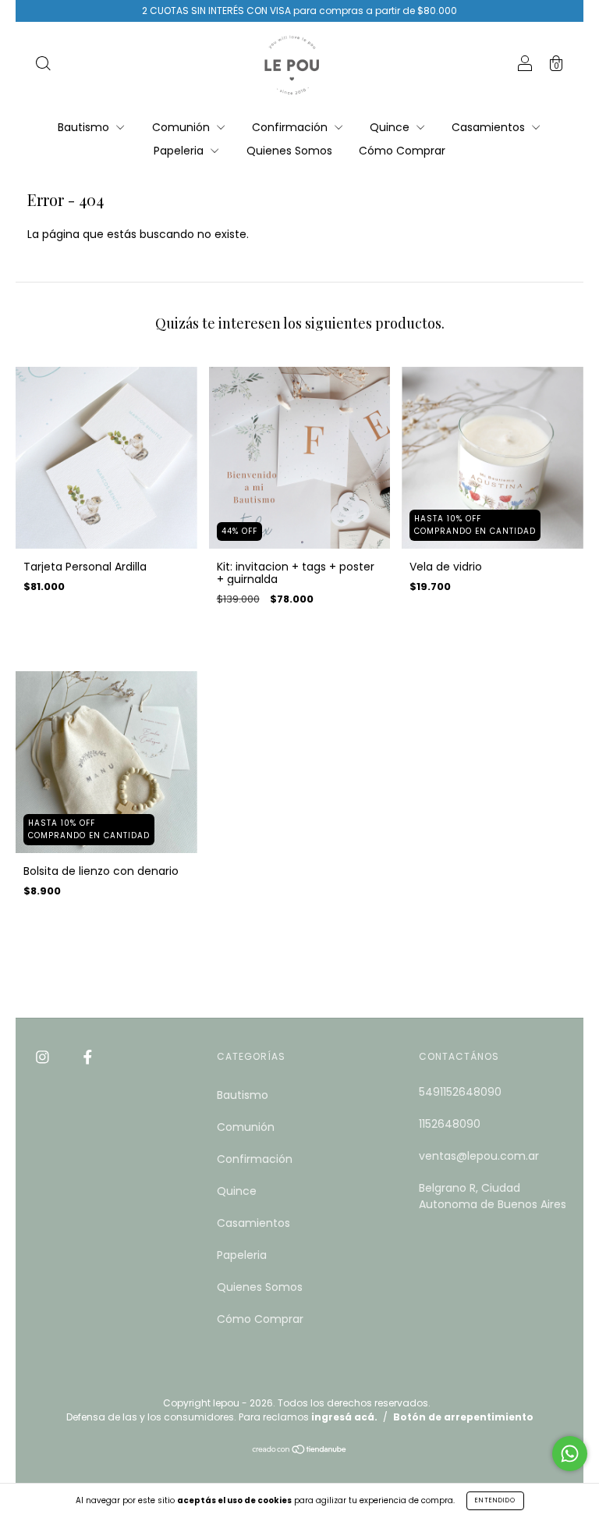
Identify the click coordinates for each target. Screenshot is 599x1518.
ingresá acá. (344, 1417)
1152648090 (449, 1124)
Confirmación (291, 127)
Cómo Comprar (402, 150)
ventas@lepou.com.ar (479, 1156)
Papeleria (180, 150)
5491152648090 (460, 1092)
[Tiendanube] (300, 1451)
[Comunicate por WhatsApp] (569, 1453)
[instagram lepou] (44, 1057)
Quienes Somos (289, 150)
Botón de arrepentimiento (463, 1417)
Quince (391, 127)
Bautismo (85, 127)
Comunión (182, 127)
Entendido (495, 1500)
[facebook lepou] (88, 1057)
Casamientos (490, 127)
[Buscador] (43, 65)
